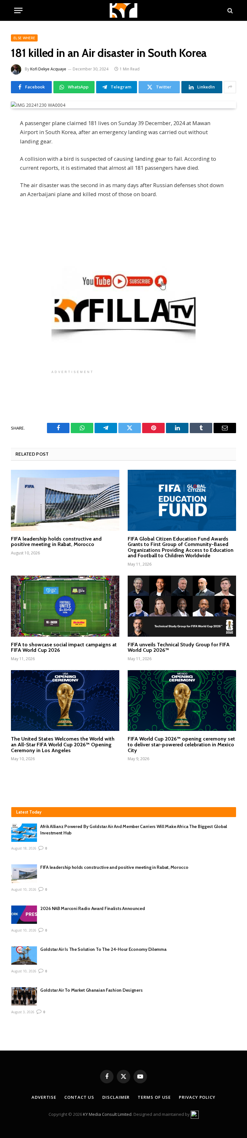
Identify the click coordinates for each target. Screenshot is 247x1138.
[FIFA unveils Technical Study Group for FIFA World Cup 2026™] (182, 606)
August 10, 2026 (23, 889)
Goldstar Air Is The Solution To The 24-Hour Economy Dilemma (103, 949)
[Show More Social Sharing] (230, 87)
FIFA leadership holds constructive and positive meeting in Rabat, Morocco (56, 541)
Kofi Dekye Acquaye (48, 69)
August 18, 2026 (23, 848)
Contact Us (79, 1097)
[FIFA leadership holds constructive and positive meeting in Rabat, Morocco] (65, 500)
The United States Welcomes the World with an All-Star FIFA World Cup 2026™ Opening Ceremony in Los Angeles (62, 744)
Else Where (24, 37)
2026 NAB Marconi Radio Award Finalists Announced (93, 908)
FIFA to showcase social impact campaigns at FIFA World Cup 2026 (64, 647)
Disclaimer (116, 1097)
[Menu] (18, 10)
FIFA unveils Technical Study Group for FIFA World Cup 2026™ (179, 647)
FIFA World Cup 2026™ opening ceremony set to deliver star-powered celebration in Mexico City (181, 744)
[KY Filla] (123, 10)
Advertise (44, 1097)
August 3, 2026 (22, 1012)
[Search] (229, 10)
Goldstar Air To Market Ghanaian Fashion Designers (91, 990)
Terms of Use (154, 1097)
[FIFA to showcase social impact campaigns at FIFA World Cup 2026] (65, 606)
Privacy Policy (197, 1097)
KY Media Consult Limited (107, 1114)
